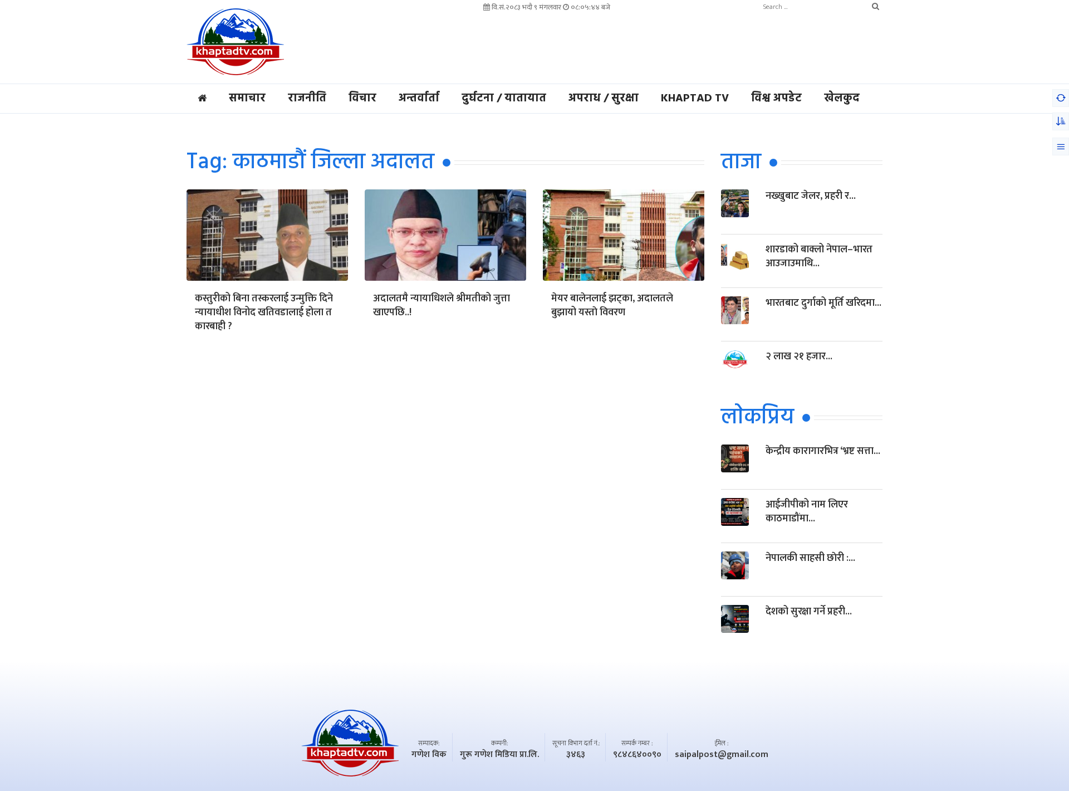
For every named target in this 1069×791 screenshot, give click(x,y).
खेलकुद (842, 99)
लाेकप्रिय (757, 417)
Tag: (310, 162)
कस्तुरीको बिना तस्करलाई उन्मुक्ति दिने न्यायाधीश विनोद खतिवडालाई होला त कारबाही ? (264, 313)
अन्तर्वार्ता (419, 99)
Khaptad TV (695, 99)
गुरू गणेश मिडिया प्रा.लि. (499, 754)
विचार (362, 99)
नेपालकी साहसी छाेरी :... (810, 558)
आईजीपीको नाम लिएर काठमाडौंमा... (807, 511)
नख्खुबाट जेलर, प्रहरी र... (811, 196)
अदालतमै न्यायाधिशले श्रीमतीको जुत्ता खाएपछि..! (441, 306)
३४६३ (575, 754)
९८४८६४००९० (637, 754)
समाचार (247, 99)
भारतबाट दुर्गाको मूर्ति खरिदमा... (823, 303)
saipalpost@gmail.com (721, 754)
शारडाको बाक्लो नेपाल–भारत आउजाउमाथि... (819, 256)
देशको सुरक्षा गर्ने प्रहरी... (809, 611)
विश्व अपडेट (776, 99)
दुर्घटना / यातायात (504, 99)
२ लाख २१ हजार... (799, 356)
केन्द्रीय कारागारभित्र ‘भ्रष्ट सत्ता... (823, 451)
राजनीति (307, 99)
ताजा (741, 162)
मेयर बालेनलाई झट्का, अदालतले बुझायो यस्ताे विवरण (612, 306)
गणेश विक (429, 754)
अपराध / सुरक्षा (603, 99)
